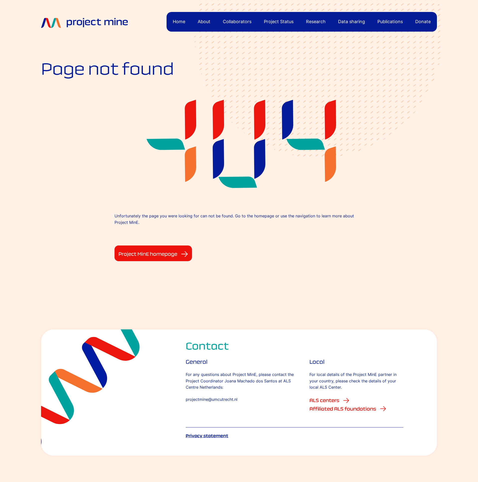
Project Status (279, 21)
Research (316, 21)
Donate (423, 21)
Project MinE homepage (148, 254)
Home (179, 21)
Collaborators (237, 21)
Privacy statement (207, 435)
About (204, 21)
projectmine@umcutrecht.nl (212, 399)
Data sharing (351, 21)
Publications (390, 21)
